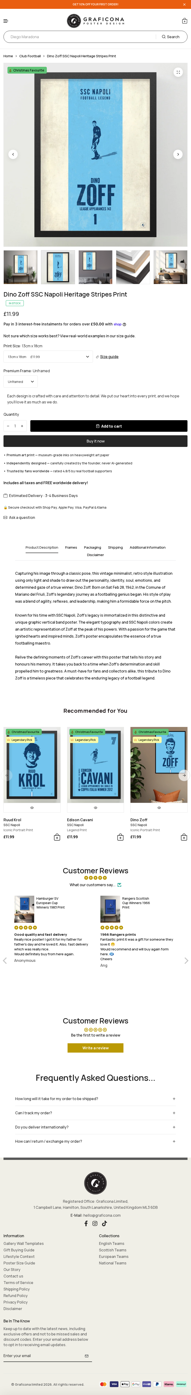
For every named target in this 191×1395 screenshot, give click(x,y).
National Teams (112, 1263)
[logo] (95, 20)
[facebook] (86, 1223)
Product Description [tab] (42, 547)
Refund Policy (15, 1295)
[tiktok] (104, 1223)
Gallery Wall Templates (23, 1243)
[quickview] (32, 807)
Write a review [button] (95, 1047)
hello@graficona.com (102, 1215)
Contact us (13, 1276)
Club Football (30, 56)
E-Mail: (77, 1215)
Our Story (11, 1269)
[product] (178, 72)
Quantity (11, 414)
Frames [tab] (71, 547)
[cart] (185, 21)
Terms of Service (18, 1282)
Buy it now (96, 441)
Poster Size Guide (19, 1263)
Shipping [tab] (115, 547)
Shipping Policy (16, 1289)
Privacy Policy (15, 1302)
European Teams (114, 1256)
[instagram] (94, 1223)
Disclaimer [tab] (95, 555)
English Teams (111, 1243)
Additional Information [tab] (148, 547)
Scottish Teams (112, 1250)
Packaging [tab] (92, 547)
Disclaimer (12, 1308)
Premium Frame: (26, 370)
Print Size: (22, 345)
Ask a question (22, 517)
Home (8, 56)
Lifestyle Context (19, 1256)
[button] (6, 21)
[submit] (86, 1356)
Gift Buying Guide (18, 1250)
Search (173, 36)
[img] (96, 877)
